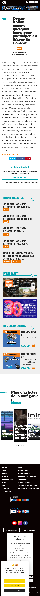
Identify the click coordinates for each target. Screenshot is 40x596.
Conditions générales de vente (29, 488)
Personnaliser (15, 590)
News (19, 48)
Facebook (20, 159)
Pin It (28, 159)
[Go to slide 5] (23, 445)
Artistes (16, 261)
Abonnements (23, 470)
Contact (4, 467)
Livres (20, 467)
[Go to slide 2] (18, 445)
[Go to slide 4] (21, 445)
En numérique (7, 491)
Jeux (6, 222)
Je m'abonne (31, 530)
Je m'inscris (12, 530)
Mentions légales (24, 482)
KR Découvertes (7, 479)
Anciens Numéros (24, 473)
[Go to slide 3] (21, 11)
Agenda (7, 261)
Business (5, 476)
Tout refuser (14, 585)
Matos (4, 470)
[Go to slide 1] (18, 11)
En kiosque (6, 488)
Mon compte (22, 479)
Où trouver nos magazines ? (28, 476)
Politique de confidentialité (27, 485)
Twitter (12, 159)
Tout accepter (15, 581)
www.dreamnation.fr (11, 154)
